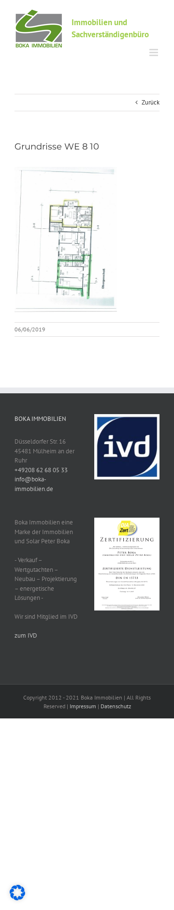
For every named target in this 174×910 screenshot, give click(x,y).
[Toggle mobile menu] (154, 52)
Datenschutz (116, 706)
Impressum (83, 706)
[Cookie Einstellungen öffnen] (17, 898)
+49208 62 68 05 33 (41, 470)
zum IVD (25, 635)
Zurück (151, 102)
